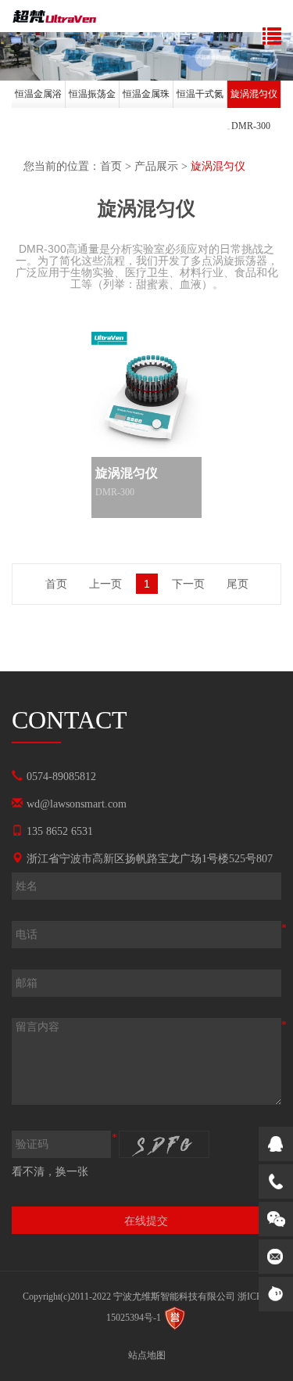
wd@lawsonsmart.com (77, 804)
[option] (39, 97)
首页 (111, 166)
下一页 (188, 583)
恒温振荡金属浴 (92, 98)
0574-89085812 (61, 776)
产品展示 (156, 166)
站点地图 (147, 1355)
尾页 (237, 583)
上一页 (105, 583)
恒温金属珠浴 (146, 98)
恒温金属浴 (38, 93)
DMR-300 (250, 125)
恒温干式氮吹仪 (200, 98)
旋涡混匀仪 (253, 93)
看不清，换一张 (50, 1172)
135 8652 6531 (60, 831)
